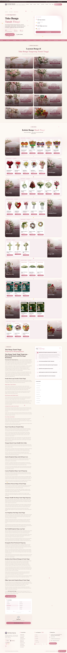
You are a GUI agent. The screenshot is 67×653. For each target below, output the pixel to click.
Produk (38, 4)
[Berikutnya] (46, 644)
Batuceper (21, 40)
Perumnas (28, 40)
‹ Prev (7, 611)
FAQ (50, 4)
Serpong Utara (56, 40)
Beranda (27, 4)
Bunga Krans (22, 640)
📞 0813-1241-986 (19, 34)
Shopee (8, 640)
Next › (30, 611)
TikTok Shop (12, 640)
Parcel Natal (22, 644)
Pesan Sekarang (58, 4)
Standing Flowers (22, 638)
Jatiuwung (7, 40)
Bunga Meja (22, 637)
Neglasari (35, 40)
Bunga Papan (22, 634)
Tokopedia (8, 642)
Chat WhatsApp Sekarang (18, 623)
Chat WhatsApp (48, 32)
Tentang (31, 4)
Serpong (49, 40)
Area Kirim (42, 4)
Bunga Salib (22, 641)
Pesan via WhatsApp (11, 596)
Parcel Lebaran (22, 645)
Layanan (34, 4)
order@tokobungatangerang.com (55, 638)
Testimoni (46, 4)
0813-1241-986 (60, 1)
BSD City (63, 40)
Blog (52, 4)
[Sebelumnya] (45, 644)
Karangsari (41, 40)
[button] (19, 63)
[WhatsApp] (6, 646)
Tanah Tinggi (14, 40)
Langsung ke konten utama (4, 0)
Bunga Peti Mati (22, 642)
